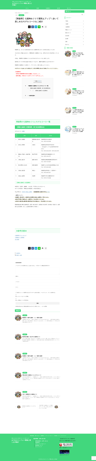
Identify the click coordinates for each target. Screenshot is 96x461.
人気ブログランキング (64, 454)
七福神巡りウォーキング (20, 235)
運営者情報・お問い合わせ (34, 435)
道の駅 (58, 8)
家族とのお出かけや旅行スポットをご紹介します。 (21, 438)
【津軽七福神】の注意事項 (39, 90)
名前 (17, 276)
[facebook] (32, 27)
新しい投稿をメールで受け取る (22, 300)
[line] (39, 27)
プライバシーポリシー (49, 435)
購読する (69, 11)
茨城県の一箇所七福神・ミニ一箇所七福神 (32, 356)
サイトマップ (63, 435)
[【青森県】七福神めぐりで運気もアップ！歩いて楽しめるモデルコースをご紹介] (36, 27)
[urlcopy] (45, 27)
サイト (17, 287)
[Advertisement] (37, 109)
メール (17, 281)
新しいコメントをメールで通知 (22, 296)
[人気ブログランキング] (64, 452)
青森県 (17, 255)
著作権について (57, 435)
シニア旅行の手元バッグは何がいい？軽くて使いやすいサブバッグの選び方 (78, 92)
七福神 (37, 8)
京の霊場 (17, 239)
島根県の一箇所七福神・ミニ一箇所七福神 (32, 317)
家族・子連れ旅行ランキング (65, 447)
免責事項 (42, 435)
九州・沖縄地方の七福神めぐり (29, 394)
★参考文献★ (31, 95)
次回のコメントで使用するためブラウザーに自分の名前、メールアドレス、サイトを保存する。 (36, 292)
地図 (23, 131)
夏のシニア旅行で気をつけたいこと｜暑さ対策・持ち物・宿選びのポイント (78, 73)
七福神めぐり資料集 (19, 237)
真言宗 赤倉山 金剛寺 (27, 191)
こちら (48, 191)
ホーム (27, 8)
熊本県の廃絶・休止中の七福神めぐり (31, 336)
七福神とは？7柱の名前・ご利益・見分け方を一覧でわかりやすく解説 (78, 54)
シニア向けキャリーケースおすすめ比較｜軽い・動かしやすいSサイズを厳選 (78, 130)
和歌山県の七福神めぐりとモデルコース (31, 375)
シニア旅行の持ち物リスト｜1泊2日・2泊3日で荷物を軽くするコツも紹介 (78, 111)
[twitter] (29, 27)
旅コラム (69, 8)
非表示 (39, 81)
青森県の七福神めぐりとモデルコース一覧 (37, 85)
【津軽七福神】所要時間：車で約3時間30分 (38, 88)
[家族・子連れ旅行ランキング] (66, 445)
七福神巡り (48, 8)
